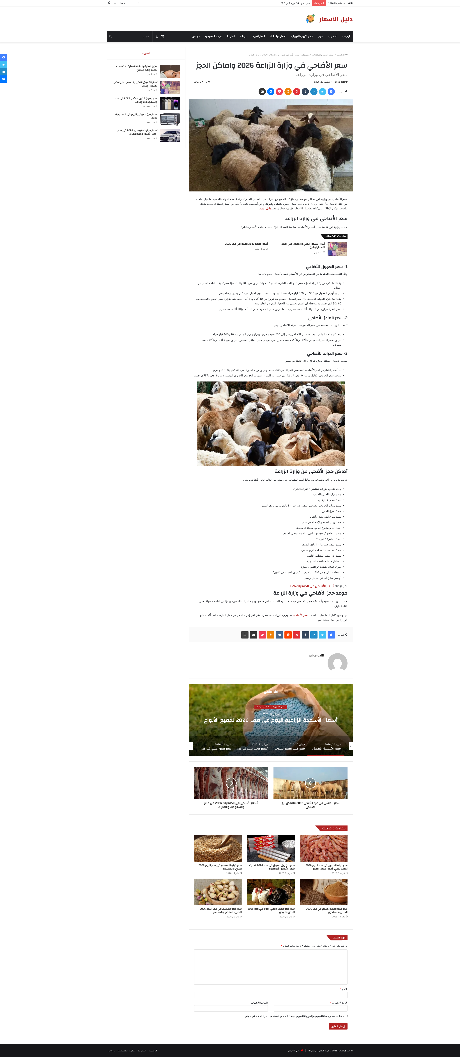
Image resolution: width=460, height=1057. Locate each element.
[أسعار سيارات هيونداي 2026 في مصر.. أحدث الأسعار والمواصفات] (170, 135)
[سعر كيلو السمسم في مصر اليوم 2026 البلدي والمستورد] (218, 848)
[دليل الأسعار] (328, 19)
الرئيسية (346, 36)
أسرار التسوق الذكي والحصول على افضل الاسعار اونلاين (303, 246)
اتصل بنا (231, 36)
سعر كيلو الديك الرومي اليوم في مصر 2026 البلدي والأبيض (271, 910)
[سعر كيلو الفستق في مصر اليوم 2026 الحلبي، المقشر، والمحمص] (218, 892)
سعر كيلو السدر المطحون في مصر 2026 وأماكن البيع (270, 720)
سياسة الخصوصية (213, 36)
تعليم (320, 36)
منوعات (244, 36)
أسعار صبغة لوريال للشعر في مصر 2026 (246, 244)
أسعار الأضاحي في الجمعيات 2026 (311, 586)
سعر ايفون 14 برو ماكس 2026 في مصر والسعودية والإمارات (136, 100)
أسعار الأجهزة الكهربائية (302, 36)
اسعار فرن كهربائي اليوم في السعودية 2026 (136, 116)
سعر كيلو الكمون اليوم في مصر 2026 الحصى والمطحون (327, 910)
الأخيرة (146, 53)
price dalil (340, 81)
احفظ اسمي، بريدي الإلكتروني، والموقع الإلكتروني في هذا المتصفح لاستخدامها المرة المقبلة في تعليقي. (294, 1016)
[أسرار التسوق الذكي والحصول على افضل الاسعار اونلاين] (337, 249)
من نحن (196, 36)
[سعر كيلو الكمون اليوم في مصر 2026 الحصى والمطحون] (324, 892)
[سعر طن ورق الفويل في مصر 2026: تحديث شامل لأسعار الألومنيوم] (271, 848)
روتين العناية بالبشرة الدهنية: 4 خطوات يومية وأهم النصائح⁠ (136, 68)
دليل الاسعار (264, 208)
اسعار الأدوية (259, 36)
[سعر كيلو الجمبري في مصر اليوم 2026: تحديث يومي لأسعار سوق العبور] (324, 848)
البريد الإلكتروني (339, 1002)
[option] (270, 720)
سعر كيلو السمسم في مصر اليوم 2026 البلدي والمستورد (220, 867)
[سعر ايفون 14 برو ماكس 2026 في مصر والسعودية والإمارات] (170, 103)
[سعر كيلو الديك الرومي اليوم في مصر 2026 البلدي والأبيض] (271, 892)
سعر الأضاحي (300, 615)
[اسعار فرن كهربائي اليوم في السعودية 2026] (170, 119)
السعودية (332, 36)
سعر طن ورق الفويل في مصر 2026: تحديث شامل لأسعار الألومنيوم (272, 867)
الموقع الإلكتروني (259, 1002)
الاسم (344, 989)
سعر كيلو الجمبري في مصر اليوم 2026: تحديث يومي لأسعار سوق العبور (326, 867)
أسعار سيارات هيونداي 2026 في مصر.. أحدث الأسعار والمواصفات (136, 132)
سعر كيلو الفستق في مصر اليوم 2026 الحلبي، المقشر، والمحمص (221, 910)
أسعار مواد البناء (278, 36)
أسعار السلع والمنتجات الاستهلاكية (317, 54)
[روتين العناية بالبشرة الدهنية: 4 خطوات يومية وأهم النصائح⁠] (170, 71)
